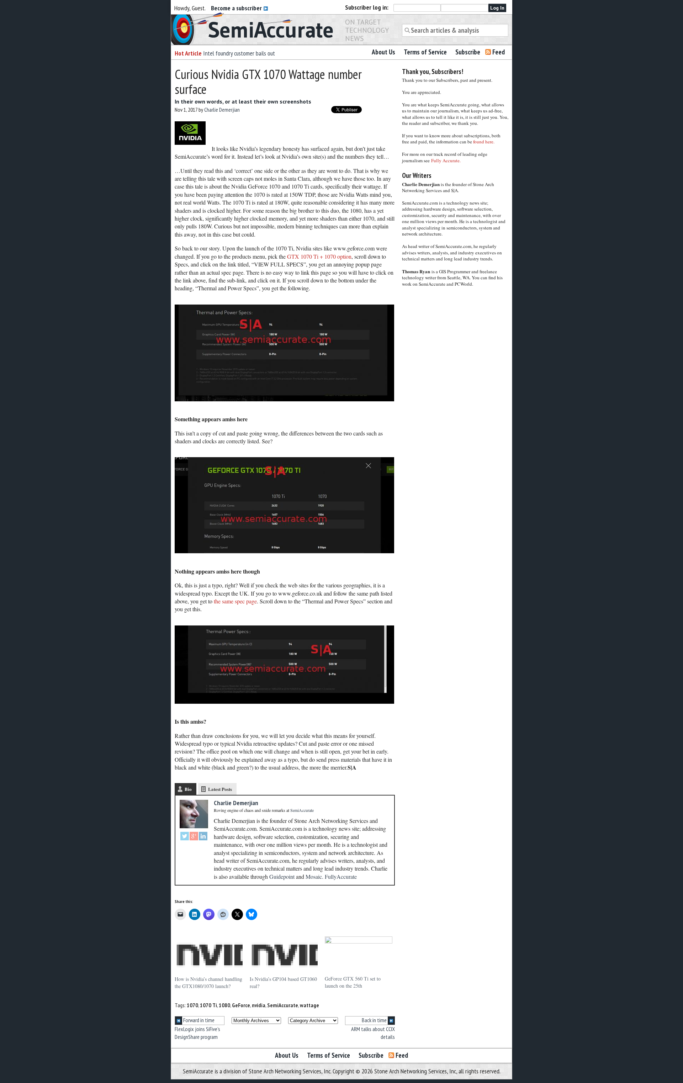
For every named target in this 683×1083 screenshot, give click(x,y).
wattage (309, 1005)
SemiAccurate (282, 1005)
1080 (224, 1005)
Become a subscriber (237, 8)
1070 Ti (208, 1005)
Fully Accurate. (446, 160)
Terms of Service (425, 52)
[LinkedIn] (203, 837)
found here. (483, 141)
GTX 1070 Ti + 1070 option (319, 256)
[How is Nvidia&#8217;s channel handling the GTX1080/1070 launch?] (209, 956)
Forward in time (198, 1020)
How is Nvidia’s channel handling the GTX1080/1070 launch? (208, 982)
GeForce (241, 1005)
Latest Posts (220, 789)
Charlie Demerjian (222, 109)
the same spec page (235, 601)
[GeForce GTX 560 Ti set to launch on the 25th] (359, 955)
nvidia (258, 1005)
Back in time (375, 1020)
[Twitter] (184, 837)
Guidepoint (282, 876)
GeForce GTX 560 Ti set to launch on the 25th (353, 982)
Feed (498, 52)
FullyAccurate (341, 876)
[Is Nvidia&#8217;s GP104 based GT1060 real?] (284, 956)
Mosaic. (314, 876)
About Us (383, 52)
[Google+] (194, 837)
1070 (192, 1005)
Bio (188, 789)
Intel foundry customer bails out (239, 53)
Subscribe (467, 52)
